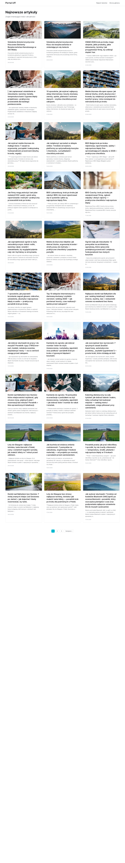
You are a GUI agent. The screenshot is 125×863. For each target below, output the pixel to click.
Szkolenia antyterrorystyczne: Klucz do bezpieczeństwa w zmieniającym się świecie (59, 44)
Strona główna (114, 3)
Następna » (69, 531)
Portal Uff (10, 3)
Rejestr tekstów (101, 3)
